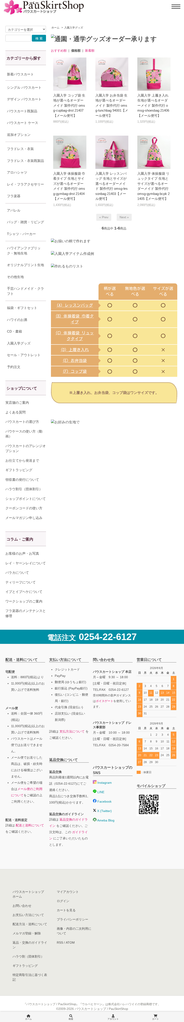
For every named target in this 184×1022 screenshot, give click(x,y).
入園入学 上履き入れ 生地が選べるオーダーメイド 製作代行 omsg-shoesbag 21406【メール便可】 (153, 105)
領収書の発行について (22, 479)
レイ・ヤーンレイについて (25, 563)
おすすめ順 (59, 50)
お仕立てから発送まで (22, 460)
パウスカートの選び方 (22, 422)
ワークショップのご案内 (23, 601)
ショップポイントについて (25, 499)
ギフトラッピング (18, 470)
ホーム (55, 27)
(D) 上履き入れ (75, 350)
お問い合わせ (22, 905)
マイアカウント (68, 892)
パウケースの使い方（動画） (23, 433)
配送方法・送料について (30, 924)
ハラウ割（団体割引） (28, 956)
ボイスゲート (104, 701)
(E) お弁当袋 (75, 360)
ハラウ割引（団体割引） (23, 489)
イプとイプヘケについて (23, 592)
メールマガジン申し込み (23, 518)
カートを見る (66, 910)
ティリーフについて (20, 582)
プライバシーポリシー (72, 919)
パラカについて (17, 572)
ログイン (63, 901)
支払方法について (72, 731)
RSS (60, 942)
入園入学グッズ (73, 27)
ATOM (70, 942)
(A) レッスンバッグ (75, 305)
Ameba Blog (105, 820)
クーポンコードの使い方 (23, 508)
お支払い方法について (28, 915)
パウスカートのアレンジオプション (25, 448)
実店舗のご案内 (17, 402)
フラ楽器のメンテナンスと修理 (25, 613)
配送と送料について (30, 825)
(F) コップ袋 (75, 371)
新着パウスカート (20, 74)
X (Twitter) (104, 811)
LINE (100, 792)
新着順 (89, 50)
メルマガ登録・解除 (27, 933)
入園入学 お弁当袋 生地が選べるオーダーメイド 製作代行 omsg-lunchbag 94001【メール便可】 (111, 105)
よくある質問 (15, 412)
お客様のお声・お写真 (22, 553)
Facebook (104, 801)
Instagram (104, 782)
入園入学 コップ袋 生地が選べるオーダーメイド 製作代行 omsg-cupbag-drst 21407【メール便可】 (69, 105)
